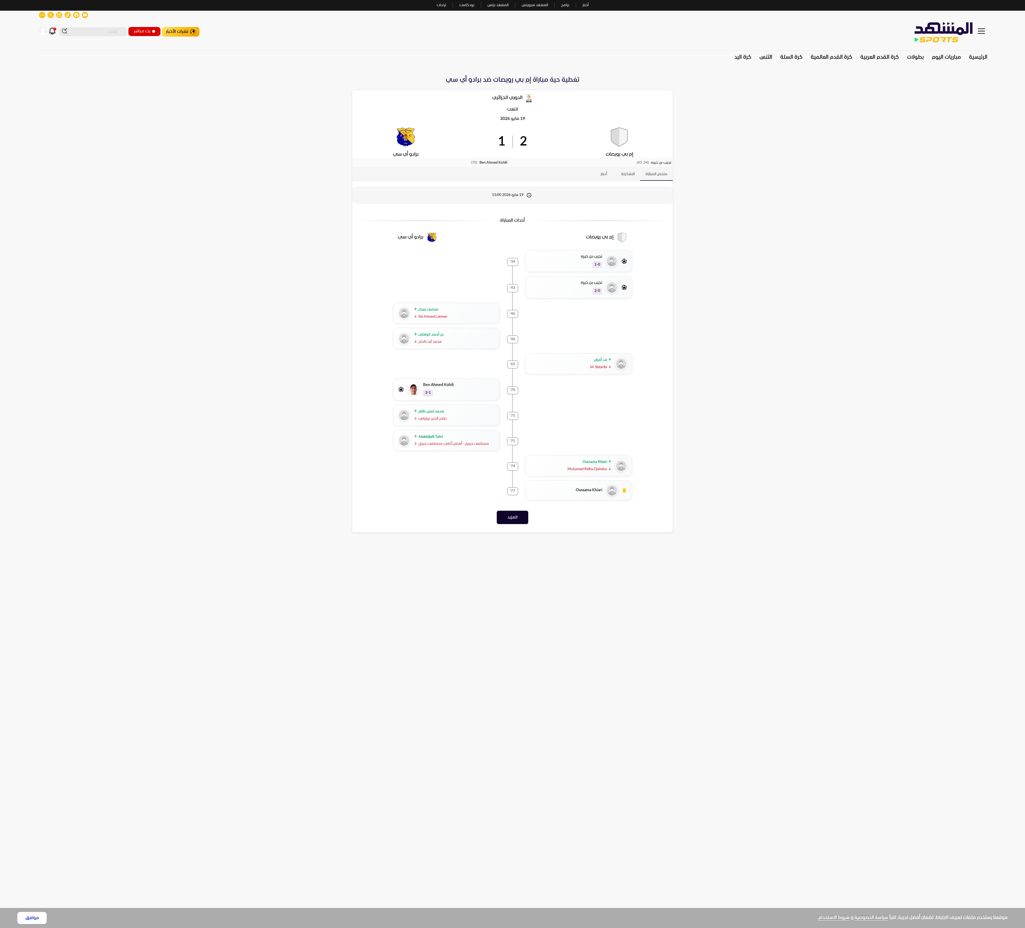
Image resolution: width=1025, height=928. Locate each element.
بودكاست (466, 5)
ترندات (441, 5)
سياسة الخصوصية (871, 917)
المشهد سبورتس (535, 5)
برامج (565, 5)
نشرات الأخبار (177, 32)
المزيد (512, 517)
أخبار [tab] (604, 174)
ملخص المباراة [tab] (656, 174)
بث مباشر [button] (142, 31)
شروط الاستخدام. (833, 917)
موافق (32, 918)
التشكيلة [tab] (628, 174)
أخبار (585, 5)
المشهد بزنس (497, 5)
